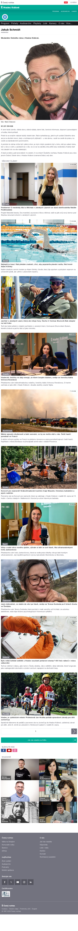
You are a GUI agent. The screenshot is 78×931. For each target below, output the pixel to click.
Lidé (45, 23)
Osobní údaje (13, 909)
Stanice (5, 848)
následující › (74, 731)
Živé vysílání (6, 861)
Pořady (14, 23)
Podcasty (5, 867)
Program (55, 11)
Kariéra (42, 851)
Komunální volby (8, 845)
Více (69, 23)
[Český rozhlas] (7, 2)
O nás (61, 23)
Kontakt (43, 854)
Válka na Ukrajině (8, 842)
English (34, 909)
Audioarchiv (65, 11)
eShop (4, 851)
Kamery (74, 11)
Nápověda (44, 845)
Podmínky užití (25, 909)
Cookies (4, 909)
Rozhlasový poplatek (47, 857)
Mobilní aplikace (8, 870)
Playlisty (37, 23)
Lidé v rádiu (44, 848)
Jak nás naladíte (46, 842)
